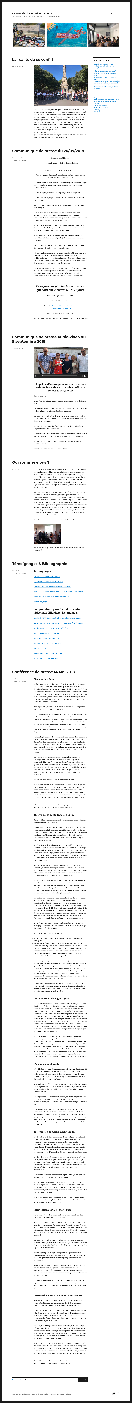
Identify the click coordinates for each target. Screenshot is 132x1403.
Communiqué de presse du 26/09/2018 (48, 151)
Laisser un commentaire (19, 69)
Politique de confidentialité (40, 1394)
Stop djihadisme (99, 98)
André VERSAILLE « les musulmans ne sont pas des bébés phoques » (58, 623)
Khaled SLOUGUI (40, 648)
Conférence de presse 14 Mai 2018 (43, 672)
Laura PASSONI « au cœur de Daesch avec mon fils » (52, 587)
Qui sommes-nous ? (30, 462)
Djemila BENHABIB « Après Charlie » (47, 633)
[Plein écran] (85, 376)
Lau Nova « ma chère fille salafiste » (47, 576)
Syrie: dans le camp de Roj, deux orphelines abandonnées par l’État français (104, 66)
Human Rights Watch (100, 105)
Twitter (117, 14)
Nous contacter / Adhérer (101, 107)
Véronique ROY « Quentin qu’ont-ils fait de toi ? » (51, 597)
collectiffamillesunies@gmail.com (63, 306)
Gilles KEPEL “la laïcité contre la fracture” (49, 653)
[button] (60, 362)
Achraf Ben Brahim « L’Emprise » (46, 658)
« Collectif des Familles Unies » (32, 13)
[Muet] (82, 376)
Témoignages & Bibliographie (39, 563)
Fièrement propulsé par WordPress (60, 1394)
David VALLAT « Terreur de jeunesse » (47, 643)
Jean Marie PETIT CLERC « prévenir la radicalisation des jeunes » (57, 618)
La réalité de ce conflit (32, 59)
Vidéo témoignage (40, 602)
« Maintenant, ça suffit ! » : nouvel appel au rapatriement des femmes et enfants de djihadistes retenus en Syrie (107, 83)
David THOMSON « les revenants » (46, 638)
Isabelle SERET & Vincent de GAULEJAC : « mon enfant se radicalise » (58, 592)
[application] (61, 362)
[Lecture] (36, 376)
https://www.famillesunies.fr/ (60, 308)
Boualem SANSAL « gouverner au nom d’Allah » (51, 628)
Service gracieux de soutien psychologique (107, 100)
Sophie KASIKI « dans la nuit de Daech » (48, 581)
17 (21, 1380)
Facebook (108, 14)
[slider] (59, 375)
